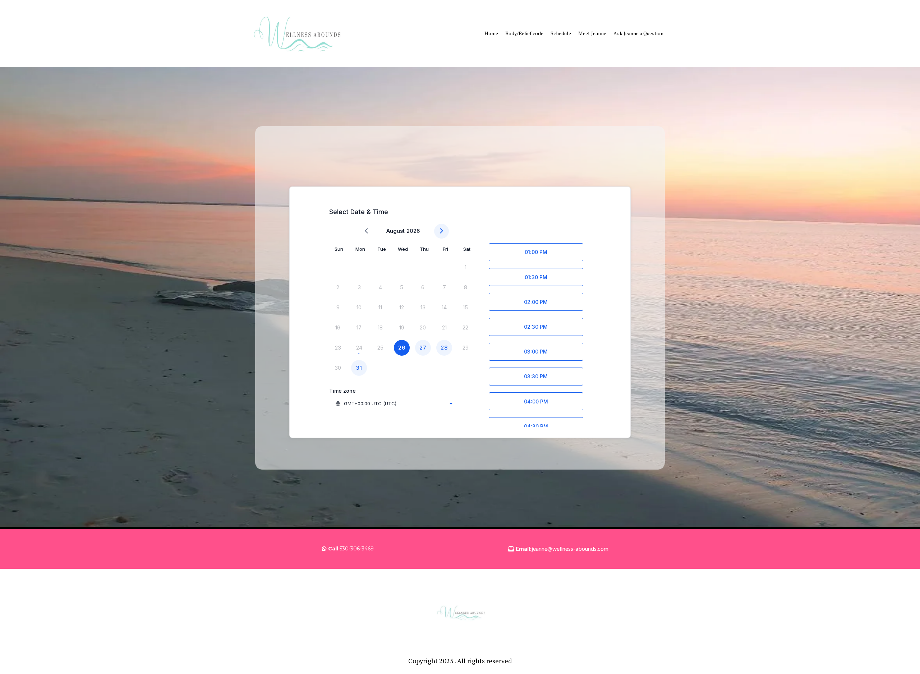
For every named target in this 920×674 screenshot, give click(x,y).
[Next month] (441, 231)
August (395, 230)
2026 (413, 230)
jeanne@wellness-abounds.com (570, 548)
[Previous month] (366, 231)
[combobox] (394, 403)
